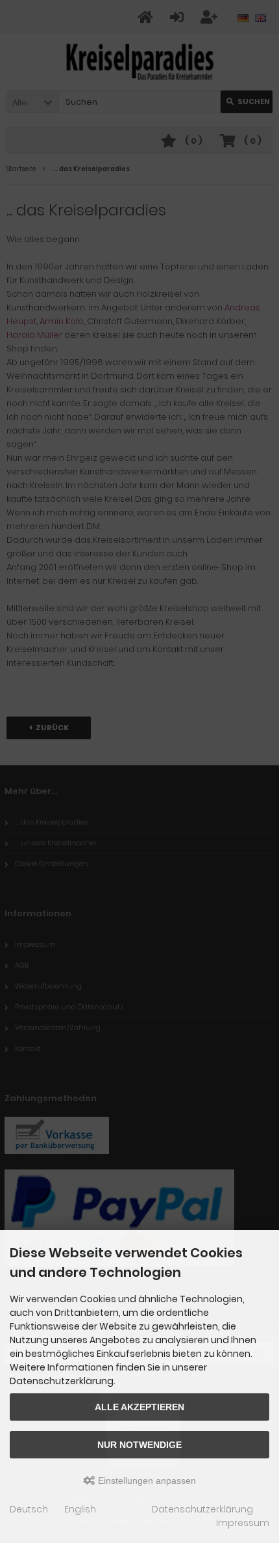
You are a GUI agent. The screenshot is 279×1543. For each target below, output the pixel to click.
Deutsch (29, 1509)
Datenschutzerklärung (202, 1509)
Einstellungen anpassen (145, 1480)
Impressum (242, 1522)
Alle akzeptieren (139, 1407)
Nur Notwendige (139, 1445)
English (80, 1509)
